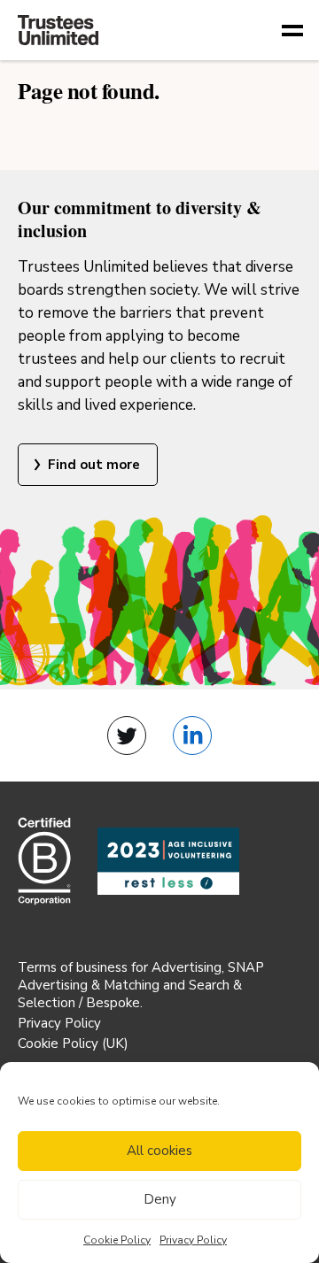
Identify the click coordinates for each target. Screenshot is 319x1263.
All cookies (159, 1150)
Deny (160, 1199)
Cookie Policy (117, 1240)
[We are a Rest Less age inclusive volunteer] (168, 861)
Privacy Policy (193, 1240)
